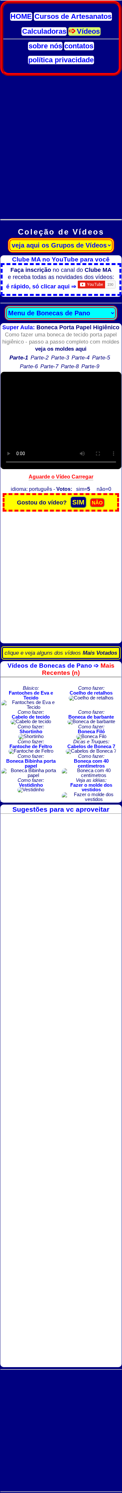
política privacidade (61, 60)
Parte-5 (101, 357)
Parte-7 (49, 366)
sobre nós (45, 46)
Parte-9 (90, 366)
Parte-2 (39, 357)
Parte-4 (80, 357)
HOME (21, 16)
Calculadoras (44, 31)
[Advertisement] (61, 144)
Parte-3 (60, 357)
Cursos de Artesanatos (73, 16)
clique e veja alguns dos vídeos (61, 653)
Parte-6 (29, 366)
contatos (78, 46)
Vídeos (88, 31)
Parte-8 (70, 366)
